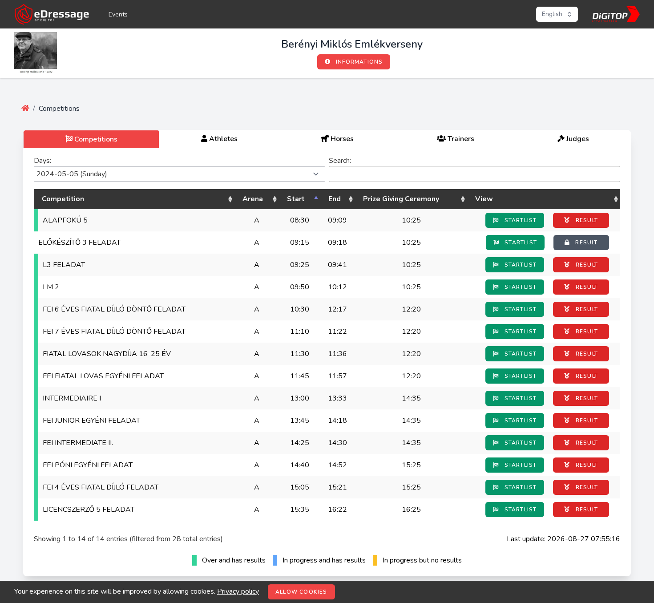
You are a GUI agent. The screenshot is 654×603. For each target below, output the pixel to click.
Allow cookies (301, 591)
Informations (358, 61)
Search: (340, 161)
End (334, 199)
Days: (42, 161)
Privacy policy (238, 591)
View (484, 199)
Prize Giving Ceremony (401, 199)
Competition (63, 199)
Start (296, 199)
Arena (252, 199)
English (552, 14)
